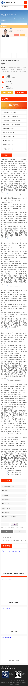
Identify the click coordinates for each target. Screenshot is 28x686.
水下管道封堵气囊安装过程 (9, 112)
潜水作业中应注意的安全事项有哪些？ (12, 124)
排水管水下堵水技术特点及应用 (10, 116)
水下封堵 (14, 25)
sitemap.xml (18, 682)
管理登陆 (17, 684)
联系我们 (22, 92)
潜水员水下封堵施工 (14, 602)
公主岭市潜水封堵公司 (8, 136)
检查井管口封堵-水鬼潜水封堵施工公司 (14, 573)
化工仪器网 (11, 684)
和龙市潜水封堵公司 (8, 140)
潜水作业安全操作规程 (8, 128)
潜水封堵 (20, 25)
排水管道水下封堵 (14, 660)
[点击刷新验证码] (14, 524)
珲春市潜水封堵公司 (8, 145)
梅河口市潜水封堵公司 (8, 132)
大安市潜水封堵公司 (8, 149)
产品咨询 (8, 92)
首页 (4, 25)
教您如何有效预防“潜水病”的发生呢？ (12, 120)
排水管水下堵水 (14, 631)
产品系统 (9, 25)
